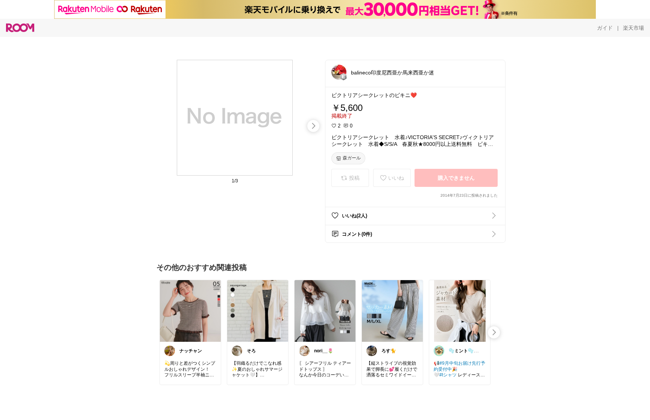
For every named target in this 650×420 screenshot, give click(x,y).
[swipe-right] (313, 126)
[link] (190, 310)
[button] (338, 72)
